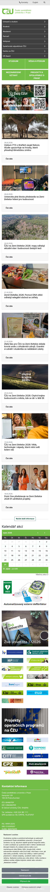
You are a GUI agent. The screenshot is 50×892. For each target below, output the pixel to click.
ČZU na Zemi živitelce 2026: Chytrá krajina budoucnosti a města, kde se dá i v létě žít (24, 396)
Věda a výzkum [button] (36, 61)
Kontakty (24, 2)
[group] (25, 629)
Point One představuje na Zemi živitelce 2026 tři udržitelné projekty (23, 497)
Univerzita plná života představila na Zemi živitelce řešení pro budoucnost (24, 198)
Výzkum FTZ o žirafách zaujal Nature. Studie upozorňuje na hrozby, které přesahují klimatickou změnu (22, 147)
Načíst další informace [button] (25, 519)
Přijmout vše (25, 881)
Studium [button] (13, 61)
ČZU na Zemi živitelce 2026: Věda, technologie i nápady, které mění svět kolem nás (22, 447)
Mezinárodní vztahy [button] (13, 73)
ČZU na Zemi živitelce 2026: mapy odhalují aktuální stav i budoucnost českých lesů (24, 247)
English (35, 2)
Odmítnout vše (25, 876)
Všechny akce (41, 574)
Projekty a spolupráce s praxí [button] (36, 75)
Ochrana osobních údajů (31, 887)
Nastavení (25, 870)
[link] (25, 11)
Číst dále (9, 159)
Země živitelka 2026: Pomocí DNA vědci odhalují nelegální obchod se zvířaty (23, 296)
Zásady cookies (13, 887)
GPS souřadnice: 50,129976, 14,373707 (18, 815)
